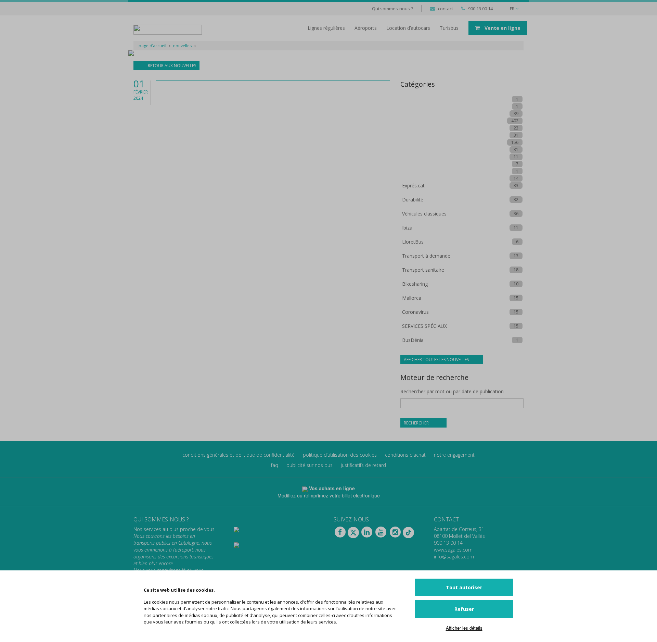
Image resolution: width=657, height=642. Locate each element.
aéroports (366, 28)
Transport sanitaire (423, 270)
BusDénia (413, 340)
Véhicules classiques (424, 213)
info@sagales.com (454, 556)
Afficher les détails (464, 628)
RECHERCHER (417, 423)
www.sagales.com (453, 549)
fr (513, 8)
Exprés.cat (413, 185)
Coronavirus (415, 312)
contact (445, 8)
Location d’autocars (408, 28)
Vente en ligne (501, 28)
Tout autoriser (464, 587)
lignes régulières (326, 28)
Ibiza (407, 227)
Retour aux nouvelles (171, 66)
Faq (274, 465)
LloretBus (413, 241)
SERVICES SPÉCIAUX (424, 326)
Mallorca (411, 298)
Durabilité (412, 199)
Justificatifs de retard (363, 465)
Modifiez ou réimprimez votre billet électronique (329, 495)
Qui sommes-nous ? (392, 8)
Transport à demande (426, 255)
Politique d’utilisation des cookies (340, 455)
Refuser (464, 609)
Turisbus (449, 28)
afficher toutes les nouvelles (437, 359)
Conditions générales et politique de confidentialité (238, 455)
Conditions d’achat (405, 455)
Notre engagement (454, 455)
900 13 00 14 (480, 8)
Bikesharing (415, 284)
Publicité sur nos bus (309, 465)
